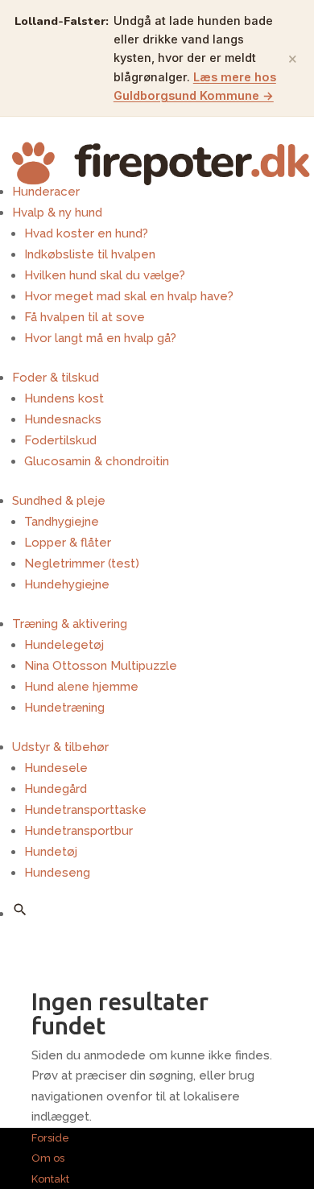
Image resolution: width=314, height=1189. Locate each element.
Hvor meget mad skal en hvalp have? (128, 296)
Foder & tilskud (55, 377)
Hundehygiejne (66, 584)
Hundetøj (50, 851)
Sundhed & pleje (58, 500)
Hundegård (55, 789)
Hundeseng (57, 872)
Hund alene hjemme (81, 686)
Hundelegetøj (64, 645)
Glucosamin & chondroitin (96, 461)
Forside (50, 1138)
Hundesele (56, 768)
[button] (20, 910)
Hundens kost (64, 398)
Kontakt (50, 1179)
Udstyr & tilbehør (60, 747)
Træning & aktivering (69, 624)
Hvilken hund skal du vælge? (104, 275)
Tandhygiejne (61, 521)
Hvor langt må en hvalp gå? (100, 338)
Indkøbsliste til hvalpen (89, 254)
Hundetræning (64, 707)
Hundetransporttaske (85, 810)
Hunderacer (46, 191)
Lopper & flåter (67, 542)
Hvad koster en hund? (86, 233)
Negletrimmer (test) (81, 563)
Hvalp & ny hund (57, 212)
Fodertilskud (60, 440)
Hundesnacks (62, 419)
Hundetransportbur (78, 831)
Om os (47, 1158)
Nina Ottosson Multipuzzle (100, 665)
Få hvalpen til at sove (84, 317)
